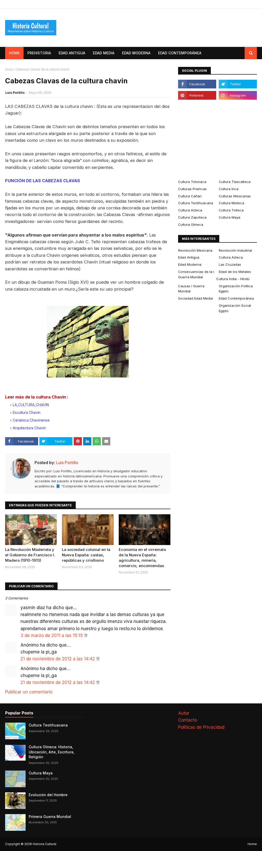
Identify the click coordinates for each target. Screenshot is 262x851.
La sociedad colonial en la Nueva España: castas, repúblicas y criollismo (86, 555)
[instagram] (238, 95)
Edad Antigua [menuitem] (72, 53)
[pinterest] (197, 95)
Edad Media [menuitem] (103, 53)
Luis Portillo (15, 93)
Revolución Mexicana (195, 250)
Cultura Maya (229, 217)
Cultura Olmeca (190, 224)
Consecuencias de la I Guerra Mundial (196, 274)
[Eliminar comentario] (86, 635)
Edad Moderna (189, 264)
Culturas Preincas (192, 189)
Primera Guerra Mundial (50, 816)
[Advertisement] (217, 139)
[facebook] (197, 84)
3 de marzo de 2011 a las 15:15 (52, 635)
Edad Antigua (188, 257)
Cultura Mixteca (231, 203)
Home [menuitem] (14, 53)
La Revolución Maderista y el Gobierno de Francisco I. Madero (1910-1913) (30, 555)
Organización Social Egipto (235, 308)
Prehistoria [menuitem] (39, 53)
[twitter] (238, 84)
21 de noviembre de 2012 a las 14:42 (58, 658)
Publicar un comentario (28, 691)
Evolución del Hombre (48, 795)
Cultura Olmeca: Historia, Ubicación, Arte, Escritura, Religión (51, 752)
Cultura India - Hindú (232, 279)
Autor (183, 713)
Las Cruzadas (230, 264)
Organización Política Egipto (236, 288)
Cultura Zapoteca (192, 217)
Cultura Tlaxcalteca (234, 182)
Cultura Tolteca (231, 210)
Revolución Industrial (235, 250)
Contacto (187, 720)
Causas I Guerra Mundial (191, 288)
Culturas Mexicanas (235, 196)
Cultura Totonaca (192, 182)
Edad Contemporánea (236, 298)
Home (252, 844)
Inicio (9, 69)
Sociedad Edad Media (195, 298)
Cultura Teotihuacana (195, 203)
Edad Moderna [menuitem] (136, 53)
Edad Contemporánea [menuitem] (179, 53)
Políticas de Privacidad (201, 727)
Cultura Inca (228, 189)
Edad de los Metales (235, 272)
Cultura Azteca (190, 210)
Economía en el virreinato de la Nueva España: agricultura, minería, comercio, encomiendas (142, 557)
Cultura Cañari (190, 196)
